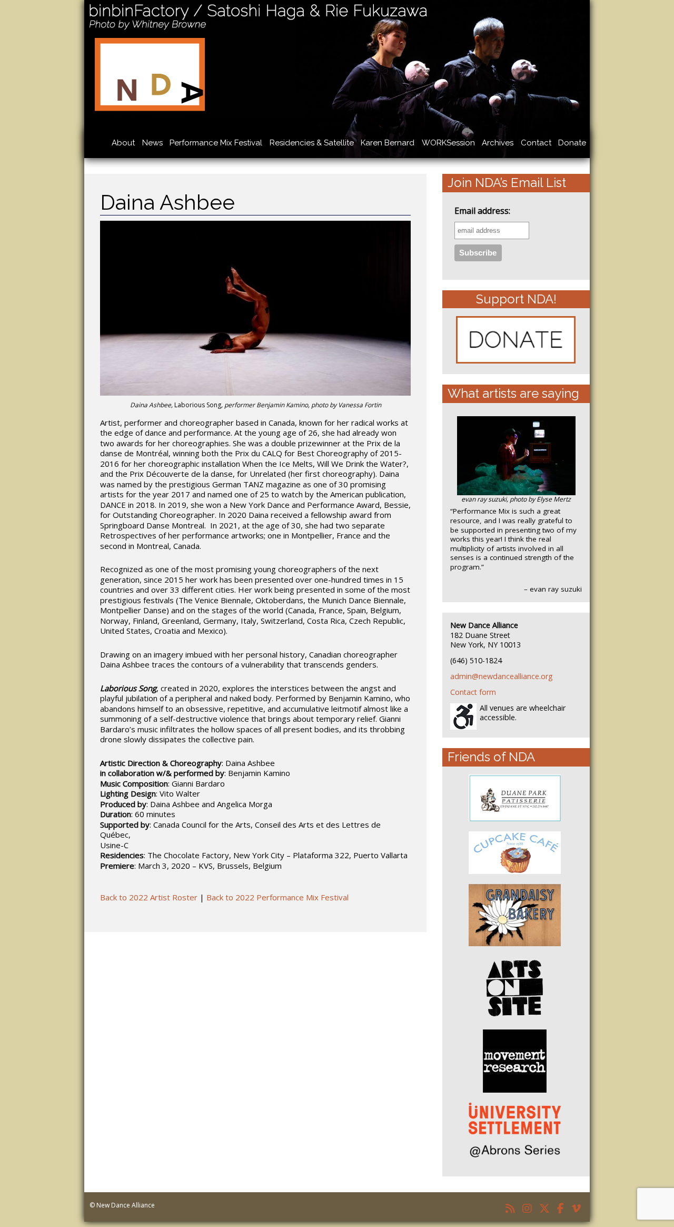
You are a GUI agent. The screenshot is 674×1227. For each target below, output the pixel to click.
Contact (536, 143)
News (152, 143)
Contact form (473, 692)
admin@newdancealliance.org (501, 676)
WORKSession (448, 143)
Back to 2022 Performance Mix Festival (277, 897)
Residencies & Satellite (312, 143)
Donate (572, 143)
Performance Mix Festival (216, 143)
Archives (497, 143)
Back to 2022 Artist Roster (148, 897)
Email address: (482, 211)
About (123, 143)
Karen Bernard (387, 143)
